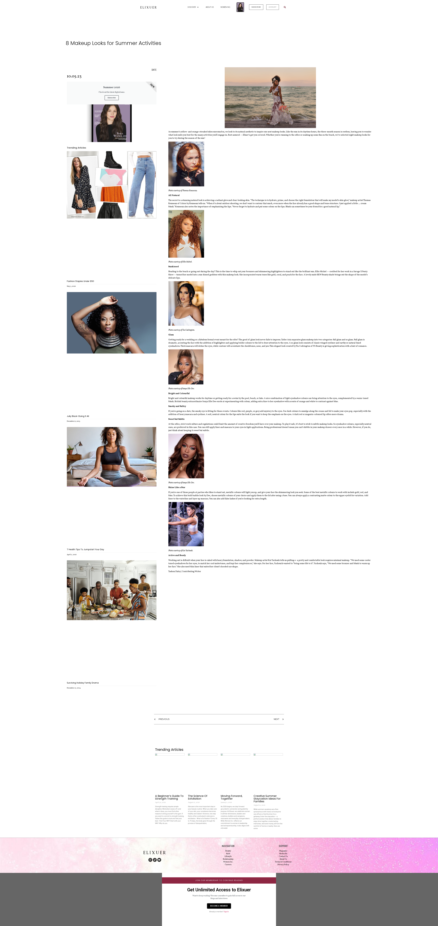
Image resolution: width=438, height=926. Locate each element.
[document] (219, 899)
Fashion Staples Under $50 (80, 281)
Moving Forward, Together (231, 797)
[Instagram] (150, 860)
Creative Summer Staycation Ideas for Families (267, 798)
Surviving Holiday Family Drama (83, 682)
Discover (192, 7)
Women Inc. (225, 7)
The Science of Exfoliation (197, 797)
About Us (210, 7)
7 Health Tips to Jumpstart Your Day (85, 549)
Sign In (226, 912)
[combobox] (290, 7)
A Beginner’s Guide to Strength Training (169, 797)
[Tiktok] (155, 860)
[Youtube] (159, 860)
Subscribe (112, 98)
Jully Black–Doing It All (78, 416)
